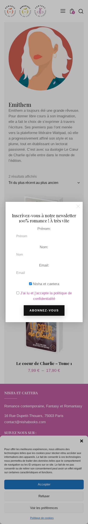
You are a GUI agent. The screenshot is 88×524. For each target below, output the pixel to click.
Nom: (44, 247)
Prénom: (44, 229)
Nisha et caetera (45, 284)
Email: (44, 265)
